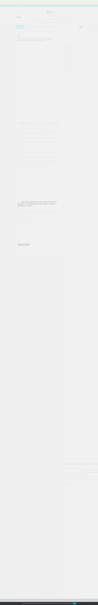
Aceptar (74, 603)
